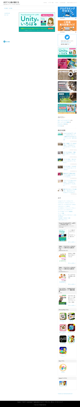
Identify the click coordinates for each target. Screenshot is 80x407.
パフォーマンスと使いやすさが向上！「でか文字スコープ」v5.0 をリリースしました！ (69, 183)
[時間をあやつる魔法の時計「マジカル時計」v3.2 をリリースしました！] (60, 174)
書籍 (69, 218)
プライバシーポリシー (50, 402)
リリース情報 (61, 213)
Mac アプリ (61, 204)
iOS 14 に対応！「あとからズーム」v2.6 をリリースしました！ (69, 161)
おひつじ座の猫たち (11, 2)
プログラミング (69, 209)
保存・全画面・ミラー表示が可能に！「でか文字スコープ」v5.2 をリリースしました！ (69, 146)
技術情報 (60, 218)
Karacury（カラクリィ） (70, 202)
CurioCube (62, 2)
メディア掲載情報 (69, 211)
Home (45, 2)
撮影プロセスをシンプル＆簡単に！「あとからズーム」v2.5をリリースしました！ (69, 190)
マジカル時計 (61, 211)
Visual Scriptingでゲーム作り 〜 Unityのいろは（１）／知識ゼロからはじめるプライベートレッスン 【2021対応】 (69, 136)
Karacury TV (61, 202)
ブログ (56, 2)
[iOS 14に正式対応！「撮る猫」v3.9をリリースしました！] (60, 152)
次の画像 (10, 8)
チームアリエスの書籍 (64, 122)
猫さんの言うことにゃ (63, 219)
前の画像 (6, 8)
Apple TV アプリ (62, 201)
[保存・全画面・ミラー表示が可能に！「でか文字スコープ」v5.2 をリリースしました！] (60, 144)
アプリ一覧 (50, 2)
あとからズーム (62, 206)
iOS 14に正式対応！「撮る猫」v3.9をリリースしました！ (69, 153)
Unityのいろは (68, 204)
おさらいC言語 (62, 124)
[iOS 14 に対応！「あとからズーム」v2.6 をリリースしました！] (60, 160)
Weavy (74, 204)
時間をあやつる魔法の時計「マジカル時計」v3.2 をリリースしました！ (69, 175)
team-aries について (72, 2)
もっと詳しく (72, 242)
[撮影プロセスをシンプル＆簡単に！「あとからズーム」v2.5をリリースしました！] (60, 189)
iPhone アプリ (70, 201)
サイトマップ (60, 402)
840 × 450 (6, 14)
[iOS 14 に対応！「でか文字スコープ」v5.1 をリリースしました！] (60, 167)
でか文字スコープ (62, 208)
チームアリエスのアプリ (64, 120)
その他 (60, 126)
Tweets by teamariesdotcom (65, 393)
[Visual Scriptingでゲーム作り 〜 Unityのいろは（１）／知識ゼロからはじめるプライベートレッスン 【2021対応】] (60, 133)
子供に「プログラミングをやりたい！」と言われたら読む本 (67, 215)
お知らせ (68, 206)
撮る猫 (65, 218)
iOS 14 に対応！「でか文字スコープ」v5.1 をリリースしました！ (69, 168)
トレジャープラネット (72, 208)
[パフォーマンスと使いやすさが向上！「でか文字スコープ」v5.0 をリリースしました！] (60, 181)
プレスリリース (62, 209)
